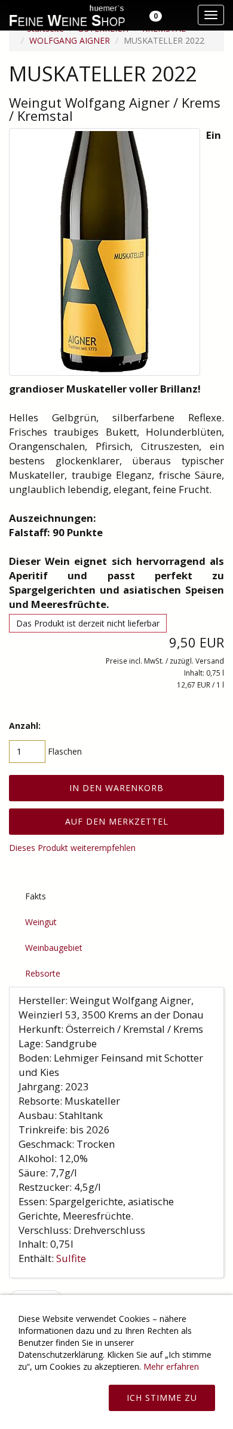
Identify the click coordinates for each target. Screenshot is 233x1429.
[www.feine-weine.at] (66, 15)
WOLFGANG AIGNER (69, 40)
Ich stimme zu (162, 1397)
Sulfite (72, 1258)
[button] (148, 15)
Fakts (35, 896)
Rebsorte (42, 973)
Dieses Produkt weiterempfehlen (72, 847)
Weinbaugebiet (53, 947)
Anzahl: (25, 725)
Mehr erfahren (171, 1366)
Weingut (41, 922)
